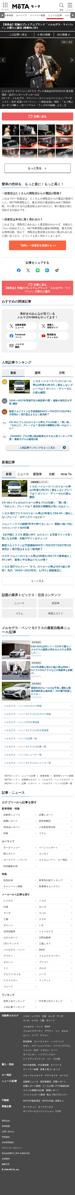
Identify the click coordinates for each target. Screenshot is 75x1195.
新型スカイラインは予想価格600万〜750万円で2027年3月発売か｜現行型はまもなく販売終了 (40, 413)
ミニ (5, 968)
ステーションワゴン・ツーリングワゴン (51, 1045)
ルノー (26, 1035)
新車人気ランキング (14, 1001)
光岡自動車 (9, 931)
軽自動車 (27, 1041)
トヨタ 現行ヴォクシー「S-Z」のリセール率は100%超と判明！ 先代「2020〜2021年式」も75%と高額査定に (36, 568)
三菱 (5, 919)
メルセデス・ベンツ (14, 949)
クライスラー (10, 980)
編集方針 (6, 1164)
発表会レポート (11, 827)
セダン (26, 1045)
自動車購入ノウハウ (39, 482)
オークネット (29, 1106)
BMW (42, 949)
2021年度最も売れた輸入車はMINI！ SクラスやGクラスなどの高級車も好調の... (51, 670)
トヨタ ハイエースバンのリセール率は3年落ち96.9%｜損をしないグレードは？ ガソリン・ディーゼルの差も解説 (53, 386)
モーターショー (11, 847)
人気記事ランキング (14, 1006)
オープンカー (29, 1054)
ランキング (8, 995)
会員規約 (6, 1158)
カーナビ (64, 1075)
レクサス (8, 900)
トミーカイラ (46, 931)
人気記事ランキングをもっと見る (37, 447)
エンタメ (43, 853)
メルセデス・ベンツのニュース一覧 (23, 754)
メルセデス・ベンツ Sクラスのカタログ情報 (27, 714)
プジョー (43, 961)
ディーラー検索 (37, 15)
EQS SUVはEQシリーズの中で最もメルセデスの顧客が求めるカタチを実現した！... (51, 649)
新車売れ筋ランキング (51, 880)
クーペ (54, 1050)
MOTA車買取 (29, 1065)
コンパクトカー (41, 1041)
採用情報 (6, 1126)
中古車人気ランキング (51, 1001)
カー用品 (6, 1074)
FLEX (58, 1111)
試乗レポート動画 (32, 1086)
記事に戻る (40, 116)
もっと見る (37, 580)
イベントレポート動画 (34, 1094)
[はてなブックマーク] (47, 270)
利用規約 (6, 1137)
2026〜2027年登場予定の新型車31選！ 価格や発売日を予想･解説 (40, 402)
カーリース (21, 15)
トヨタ (42, 900)
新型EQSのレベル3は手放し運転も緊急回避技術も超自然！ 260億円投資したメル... (51, 690)
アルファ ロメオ (12, 974)
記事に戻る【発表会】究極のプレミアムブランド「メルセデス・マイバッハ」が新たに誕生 (37, 288)
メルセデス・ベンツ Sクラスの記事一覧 (25, 746)
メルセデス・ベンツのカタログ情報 (23, 705)
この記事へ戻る (18, 34)
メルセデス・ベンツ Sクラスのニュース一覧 (27, 762)
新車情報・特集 (11, 808)
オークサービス (45, 1106)
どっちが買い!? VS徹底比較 (55, 1086)
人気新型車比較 (47, 827)
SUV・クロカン (41, 1050)
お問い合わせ (8, 1131)
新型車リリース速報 (63, 775)
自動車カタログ (29, 779)
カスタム (69, 15)
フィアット (45, 980)
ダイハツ (8, 925)
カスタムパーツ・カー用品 (53, 859)
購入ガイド (9, 853)
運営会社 (6, 1120)
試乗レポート (46, 814)
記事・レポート (29, 783)
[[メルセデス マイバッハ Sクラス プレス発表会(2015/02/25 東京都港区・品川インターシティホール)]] (10, 129)
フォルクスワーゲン (49, 955)
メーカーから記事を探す (16, 894)
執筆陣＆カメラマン (49, 886)
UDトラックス (11, 943)
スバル (42, 912)
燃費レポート (10, 820)
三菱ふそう (45, 943)
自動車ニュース (11, 814)
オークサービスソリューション (38, 1111)
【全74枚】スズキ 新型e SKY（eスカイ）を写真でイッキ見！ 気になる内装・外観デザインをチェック (37, 536)
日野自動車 (45, 937)
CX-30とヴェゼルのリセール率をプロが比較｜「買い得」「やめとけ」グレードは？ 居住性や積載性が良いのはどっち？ (40, 425)
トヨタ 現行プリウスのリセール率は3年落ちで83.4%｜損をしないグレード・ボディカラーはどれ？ (37, 515)
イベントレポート (48, 847)
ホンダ (42, 906)
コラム (19, 613)
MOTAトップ (11, 775)
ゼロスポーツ (10, 937)
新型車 (56, 603)
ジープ (42, 974)
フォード (8, 986)
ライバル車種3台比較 (33, 1090)
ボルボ (42, 968)
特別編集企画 (10, 866)
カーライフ (8, 841)
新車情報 (44, 775)
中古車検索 (7, 15)
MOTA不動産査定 (31, 1100)
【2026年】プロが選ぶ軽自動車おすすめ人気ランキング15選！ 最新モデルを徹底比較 (40, 438)
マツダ (7, 912)
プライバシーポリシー (12, 1148)
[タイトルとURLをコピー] (56, 270)
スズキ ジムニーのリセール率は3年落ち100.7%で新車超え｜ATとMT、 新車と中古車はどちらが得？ (37, 557)
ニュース (19, 603)
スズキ (42, 919)
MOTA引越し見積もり (53, 1100)
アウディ (8, 955)
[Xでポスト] (28, 270)
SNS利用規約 (8, 1142)
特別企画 (8, 880)
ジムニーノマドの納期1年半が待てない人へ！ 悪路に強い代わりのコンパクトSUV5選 (37, 525)
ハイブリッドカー (47, 1054)
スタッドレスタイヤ (33, 1075)
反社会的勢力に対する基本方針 (16, 1153)
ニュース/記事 (55, 15)
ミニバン (27, 1050)
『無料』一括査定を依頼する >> (37, 245)
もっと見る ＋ (37, 168)
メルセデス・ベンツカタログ (56, 779)
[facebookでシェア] (19, 270)
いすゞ (42, 925)
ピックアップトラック (34, 1058)
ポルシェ (8, 961)
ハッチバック (57, 1041)
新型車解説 (36, 642)
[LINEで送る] (37, 270)
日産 (5, 906)
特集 (5, 833)
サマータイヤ (51, 1075)
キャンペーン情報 (12, 886)
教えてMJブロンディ (57, 1094)
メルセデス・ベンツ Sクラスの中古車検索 (26, 730)
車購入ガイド (55, 613)
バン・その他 (53, 1058)
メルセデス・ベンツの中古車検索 (21, 722)
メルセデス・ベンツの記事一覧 (20, 738)
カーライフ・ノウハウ (15, 859)
